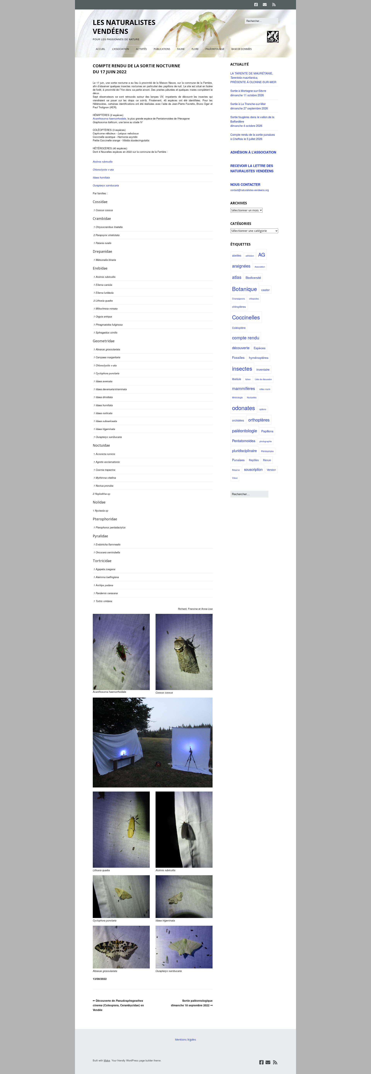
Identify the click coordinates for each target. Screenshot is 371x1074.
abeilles (236, 255)
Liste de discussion (263, 379)
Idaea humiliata (101, 177)
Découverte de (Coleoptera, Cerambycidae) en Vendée (118, 1005)
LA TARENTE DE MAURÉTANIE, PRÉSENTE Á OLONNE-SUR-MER (253, 77)
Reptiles (254, 460)
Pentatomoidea (243, 440)
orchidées (238, 420)
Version (271, 470)
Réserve (236, 469)
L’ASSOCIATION (120, 49)
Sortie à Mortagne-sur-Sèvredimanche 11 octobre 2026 (248, 93)
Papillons (267, 431)
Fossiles (238, 357)
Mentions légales (185, 1039)
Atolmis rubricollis (103, 161)
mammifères (243, 388)
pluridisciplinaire (244, 450)
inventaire (263, 369)
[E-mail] (264, 4)
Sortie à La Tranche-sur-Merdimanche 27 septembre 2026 (249, 106)
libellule (236, 379)
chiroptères (239, 307)
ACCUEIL (100, 49)
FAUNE (181, 49)
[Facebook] (257, 4)
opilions (262, 409)
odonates (243, 407)
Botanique (244, 289)
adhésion (250, 255)
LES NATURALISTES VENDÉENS (124, 27)
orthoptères (259, 420)
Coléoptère (239, 328)
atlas (236, 277)
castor (265, 289)
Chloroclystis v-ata (103, 169)
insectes (242, 368)
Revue (267, 460)
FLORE (195, 49)
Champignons (238, 298)
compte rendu (245, 337)
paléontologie (244, 430)
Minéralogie (237, 397)
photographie (266, 441)
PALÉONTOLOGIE (215, 49)
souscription (253, 469)
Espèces (259, 348)
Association (260, 266)
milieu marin (264, 389)
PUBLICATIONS (162, 49)
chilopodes (254, 298)
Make (107, 1060)
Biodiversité (253, 277)
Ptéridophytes (267, 451)
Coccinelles (246, 317)
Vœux (234, 477)
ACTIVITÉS (141, 49)
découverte (240, 347)
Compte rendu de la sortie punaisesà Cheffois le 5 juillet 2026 (252, 136)
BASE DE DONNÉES (241, 49)
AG (261, 254)
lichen (248, 379)
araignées (241, 266)
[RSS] (274, 4)
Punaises (238, 460)
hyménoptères (258, 357)
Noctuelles (251, 397)
